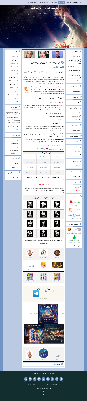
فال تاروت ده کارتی (14, 87)
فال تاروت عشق (14, 91)
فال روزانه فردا (15, 177)
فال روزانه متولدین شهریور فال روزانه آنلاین (45, 62)
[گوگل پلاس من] (34, 379)
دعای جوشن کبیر (76, 151)
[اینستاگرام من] (48, 379)
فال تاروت (68, 2)
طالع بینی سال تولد (75, 245)
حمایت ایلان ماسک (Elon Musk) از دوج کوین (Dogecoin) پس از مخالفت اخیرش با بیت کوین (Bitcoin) (13, 120)
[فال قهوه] (35, 314)
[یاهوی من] (61, 379)
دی (45, 149)
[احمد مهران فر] (57, 54)
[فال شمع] (30, 314)
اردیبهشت (38, 149)
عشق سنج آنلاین (76, 176)
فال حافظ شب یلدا (14, 147)
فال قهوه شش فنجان (75, 119)
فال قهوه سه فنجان (75, 116)
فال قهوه (57, 359)
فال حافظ (75, 2)
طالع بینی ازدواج (76, 141)
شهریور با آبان (43, 167)
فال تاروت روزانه (14, 56)
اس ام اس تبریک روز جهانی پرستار (74, 76)
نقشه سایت (38, 388)
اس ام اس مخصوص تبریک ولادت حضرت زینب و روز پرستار (74, 61)
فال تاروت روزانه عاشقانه (12, 94)
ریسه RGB (77, 187)
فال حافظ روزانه (29, 269)
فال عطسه (16, 163)
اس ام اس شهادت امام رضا (74, 66)
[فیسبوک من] (52, 379)
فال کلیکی (77, 166)
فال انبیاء (78, 102)
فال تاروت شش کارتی (13, 80)
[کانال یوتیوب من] (30, 379)
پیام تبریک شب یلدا (14, 150)
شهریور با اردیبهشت (43, 157)
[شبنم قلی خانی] (29, 54)
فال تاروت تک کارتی (13, 67)
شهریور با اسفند (30, 172)
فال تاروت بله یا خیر (13, 98)
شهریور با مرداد (43, 162)
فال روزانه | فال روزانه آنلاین (44, 7)
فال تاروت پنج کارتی (13, 77)
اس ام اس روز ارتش (75, 56)
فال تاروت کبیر (15, 60)
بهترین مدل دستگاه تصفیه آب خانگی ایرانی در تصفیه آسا (13, 113)
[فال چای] (54, 334)
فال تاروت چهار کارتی (13, 73)
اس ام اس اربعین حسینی (74, 80)
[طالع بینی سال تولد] (74, 236)
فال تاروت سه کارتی (13, 70)
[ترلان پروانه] (43, 54)
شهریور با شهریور (30, 162)
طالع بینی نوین (15, 167)
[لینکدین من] (26, 379)
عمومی (55, 364)
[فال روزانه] (48, 314)
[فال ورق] (34, 334)
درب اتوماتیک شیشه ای (13, 126)
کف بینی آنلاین (76, 130)
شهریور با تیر (57, 162)
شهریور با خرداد (30, 157)
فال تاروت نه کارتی (14, 84)
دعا (79, 155)
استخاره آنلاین (53, 2)
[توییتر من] (39, 379)
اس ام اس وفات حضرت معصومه (75, 71)
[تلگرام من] (56, 379)
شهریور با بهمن (43, 172)
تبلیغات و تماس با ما (32, 2)
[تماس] (43, 379)
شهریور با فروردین (57, 157)
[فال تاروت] (61, 314)
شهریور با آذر (30, 167)
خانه (81, 2)
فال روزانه (61, 2)
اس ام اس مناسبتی (43, 2)
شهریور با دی (57, 172)
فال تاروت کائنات (14, 63)
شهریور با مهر (57, 167)
